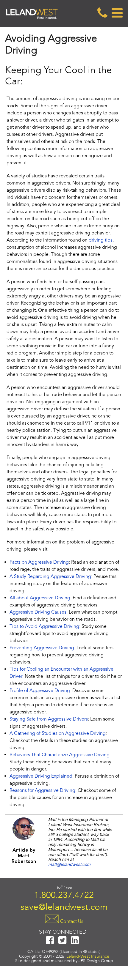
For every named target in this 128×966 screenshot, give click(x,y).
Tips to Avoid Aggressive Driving (44, 626)
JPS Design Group (96, 960)
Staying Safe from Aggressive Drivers (49, 719)
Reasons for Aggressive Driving (42, 790)
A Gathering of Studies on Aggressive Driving (58, 733)
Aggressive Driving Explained (41, 776)
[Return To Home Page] (32, 23)
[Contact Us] (101, 13)
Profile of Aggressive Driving (40, 691)
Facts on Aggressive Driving (39, 562)
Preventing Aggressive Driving (42, 648)
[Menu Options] (115, 13)
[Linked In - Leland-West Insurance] (75, 943)
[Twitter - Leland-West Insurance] (62, 943)
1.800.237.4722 (64, 895)
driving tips (101, 240)
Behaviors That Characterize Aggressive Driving (60, 755)
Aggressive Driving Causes (38, 612)
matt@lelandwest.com (69, 865)
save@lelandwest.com (64, 907)
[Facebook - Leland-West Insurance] (50, 943)
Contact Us (71, 921)
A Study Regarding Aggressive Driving (50, 576)
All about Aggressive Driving (40, 598)
